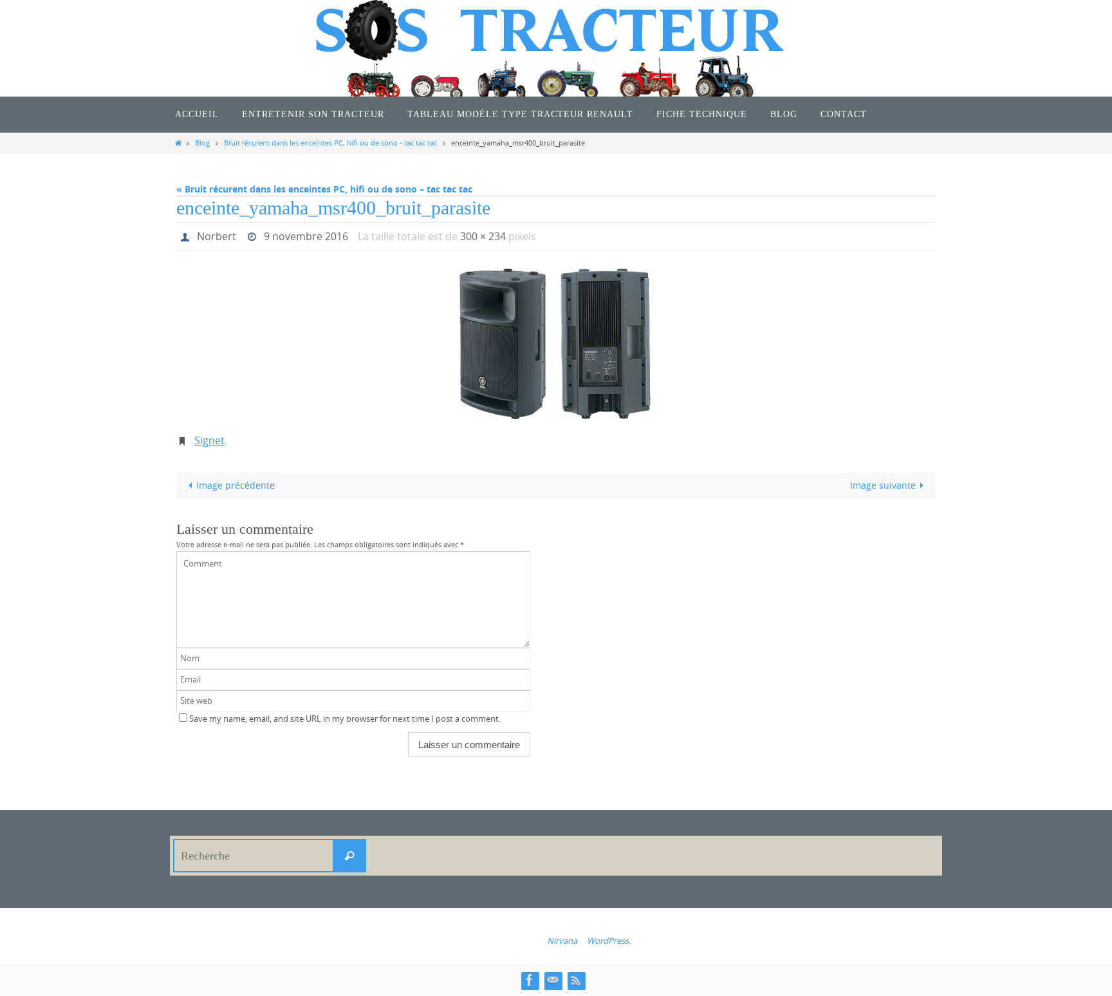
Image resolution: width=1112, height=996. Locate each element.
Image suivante (883, 485)
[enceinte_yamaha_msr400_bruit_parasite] (556, 343)
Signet (209, 440)
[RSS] (576, 980)
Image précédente (235, 485)
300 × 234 (483, 236)
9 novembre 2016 (306, 236)
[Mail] (552, 980)
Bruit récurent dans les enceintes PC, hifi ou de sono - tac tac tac (330, 142)
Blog (202, 142)
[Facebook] (529, 980)
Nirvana (562, 940)
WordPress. (609, 940)
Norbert (216, 236)
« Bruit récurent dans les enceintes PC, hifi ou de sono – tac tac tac (324, 189)
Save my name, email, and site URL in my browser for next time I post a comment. (345, 718)
